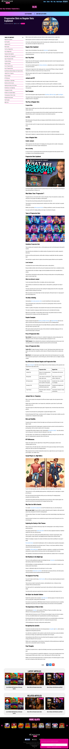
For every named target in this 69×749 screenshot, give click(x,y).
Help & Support (59, 1)
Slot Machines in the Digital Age (10, 87)
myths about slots (44, 597)
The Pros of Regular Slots (9, 49)
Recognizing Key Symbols (9, 97)
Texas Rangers (60, 94)
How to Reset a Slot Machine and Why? (55, 687)
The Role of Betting (8, 61)
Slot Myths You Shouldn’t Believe (10, 92)
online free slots (42, 579)
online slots (46, 50)
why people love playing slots (35, 507)
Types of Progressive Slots (9, 58)
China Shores (47, 94)
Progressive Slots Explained (9, 53)
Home (1, 8)
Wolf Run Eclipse (53, 94)
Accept (54, 744)
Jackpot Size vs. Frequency (9, 73)
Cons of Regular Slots (8, 51)
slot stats (34, 610)
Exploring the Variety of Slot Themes (11, 85)
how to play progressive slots (36, 301)
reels (56, 629)
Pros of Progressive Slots (9, 66)
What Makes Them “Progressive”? (10, 56)
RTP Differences (7, 78)
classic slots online (40, 530)
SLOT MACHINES (28, 14)
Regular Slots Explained (8, 39)
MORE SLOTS (7, 102)
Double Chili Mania (54, 320)
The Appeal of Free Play (8, 90)
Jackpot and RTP (7, 44)
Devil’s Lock (41, 320)
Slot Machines (8, 8)
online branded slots (34, 549)
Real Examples (7, 46)
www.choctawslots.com (40, 743)
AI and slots (52, 560)
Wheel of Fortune (46, 320)
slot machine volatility (52, 430)
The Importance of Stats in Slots (10, 95)
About (45, 1)
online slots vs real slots (37, 570)
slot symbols (51, 629)
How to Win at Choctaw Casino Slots (34, 687)
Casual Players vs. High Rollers (10, 80)
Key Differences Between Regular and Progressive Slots (14, 70)
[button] (22, 37)
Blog (54, 1)
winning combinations (43, 65)
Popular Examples (7, 63)
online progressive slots (38, 207)
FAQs (52, 1)
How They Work (7, 41)
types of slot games (30, 364)
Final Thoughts (7, 99)
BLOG (34, 6)
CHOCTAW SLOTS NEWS (41, 14)
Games (48, 1)
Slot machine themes (29, 542)
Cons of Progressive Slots (9, 68)
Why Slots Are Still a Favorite (9, 83)
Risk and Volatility (7, 75)
